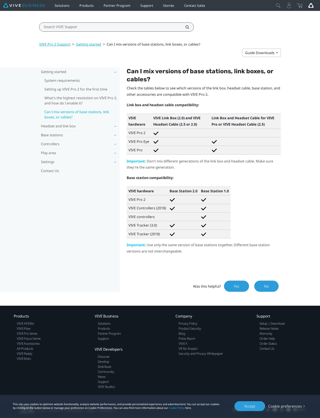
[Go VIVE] (310, 5)
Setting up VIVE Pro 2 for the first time (75, 89)
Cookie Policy (177, 408)
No (266, 286)
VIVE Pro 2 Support (55, 44)
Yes (236, 286)
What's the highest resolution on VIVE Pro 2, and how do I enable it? (80, 101)
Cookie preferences (285, 406)
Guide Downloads (260, 52)
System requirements (62, 80)
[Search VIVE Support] (184, 27)
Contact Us (50, 170)
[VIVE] (24, 5)
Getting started (88, 44)
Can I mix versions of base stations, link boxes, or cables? (76, 114)
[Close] (278, 5)
